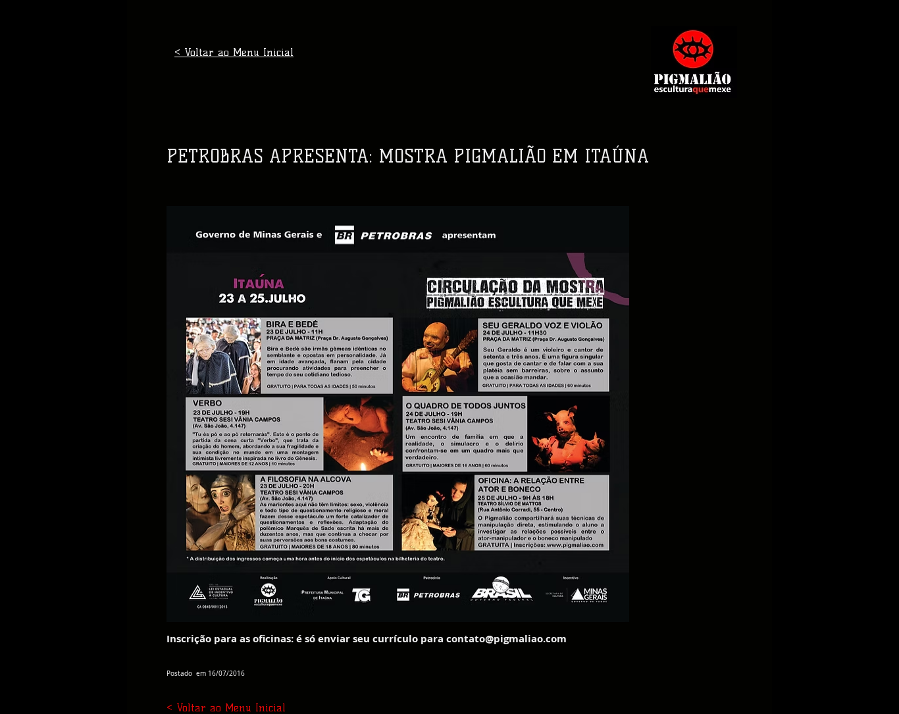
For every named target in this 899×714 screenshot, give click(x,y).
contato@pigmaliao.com (506, 639)
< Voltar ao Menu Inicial (234, 52)
